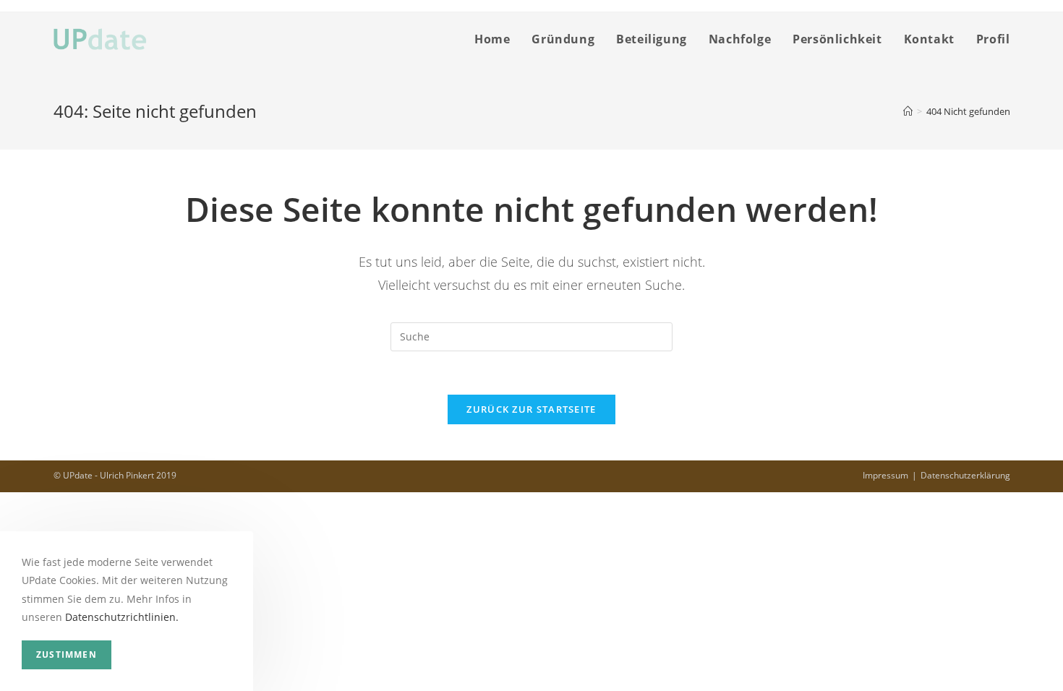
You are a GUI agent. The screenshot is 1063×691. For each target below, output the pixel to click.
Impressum (885, 475)
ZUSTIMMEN (66, 654)
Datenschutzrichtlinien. (122, 617)
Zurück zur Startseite (531, 409)
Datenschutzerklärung (965, 475)
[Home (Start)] (908, 111)
